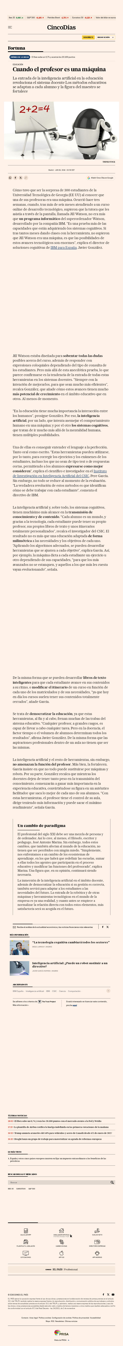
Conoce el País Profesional (61, 1269)
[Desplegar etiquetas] (108, 991)
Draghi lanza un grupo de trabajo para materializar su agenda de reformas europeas (58, 1139)
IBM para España (64, 247)
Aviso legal (33, 1318)
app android (97, 1257)
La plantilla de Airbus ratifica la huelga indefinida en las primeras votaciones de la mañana (61, 1127)
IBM (48, 991)
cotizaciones (26, 1257)
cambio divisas (61, 1246)
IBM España (18, 991)
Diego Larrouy (38, 947)
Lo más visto (14, 1152)
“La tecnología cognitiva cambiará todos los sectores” (71, 942)
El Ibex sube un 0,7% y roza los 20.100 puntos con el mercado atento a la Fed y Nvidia (58, 1121)
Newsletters (59, 1321)
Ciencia (62, 991)
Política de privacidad (80, 1318)
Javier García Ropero (41, 971)
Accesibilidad (95, 1318)
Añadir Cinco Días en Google (102, 178)
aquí (75, 1005)
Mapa (48, 1321)
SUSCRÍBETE (88, 37)
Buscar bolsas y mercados (22, 1174)
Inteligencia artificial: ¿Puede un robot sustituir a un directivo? (70, 965)
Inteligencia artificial (35, 991)
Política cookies (45, 1318)
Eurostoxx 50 (77, 18)
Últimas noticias (17, 1116)
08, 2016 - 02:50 (65, 170)
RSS (52, 1321)
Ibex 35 (12, 18)
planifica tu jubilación (26, 1246)
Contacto (24, 1318)
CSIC (54, 991)
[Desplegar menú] (10, 27)
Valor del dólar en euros (106, 18)
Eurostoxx (21, 1189)
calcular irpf (25, 1235)
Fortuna (16, 48)
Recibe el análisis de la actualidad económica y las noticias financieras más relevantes (55, 927)
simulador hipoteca (61, 1235)
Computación (74, 991)
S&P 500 (31, 18)
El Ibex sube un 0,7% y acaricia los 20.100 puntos (53, 57)
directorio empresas (97, 1246)
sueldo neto (97, 1235)
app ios (61, 1257)
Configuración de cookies (62, 1318)
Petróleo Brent (54, 18)
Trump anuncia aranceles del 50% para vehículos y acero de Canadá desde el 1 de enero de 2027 (63, 1133)
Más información (20, 1005)
